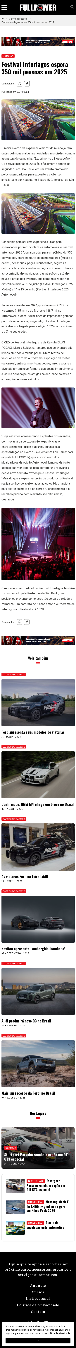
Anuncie (38, 1285)
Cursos (38, 1292)
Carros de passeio (18, 19)
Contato (38, 1311)
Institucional (38, 1298)
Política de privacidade (38, 1305)
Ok (38, 1341)
